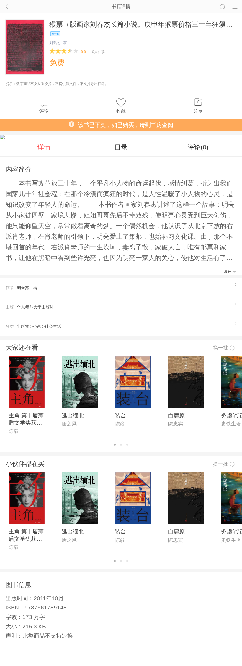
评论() (198, 147)
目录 (121, 147)
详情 (43, 147)
